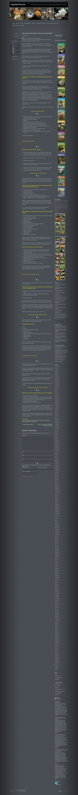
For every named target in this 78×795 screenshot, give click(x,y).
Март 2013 (56, 651)
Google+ (26, 471)
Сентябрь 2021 (57, 470)
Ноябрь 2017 (57, 552)
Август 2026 (57, 366)
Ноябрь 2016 (57, 573)
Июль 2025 (56, 389)
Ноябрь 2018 (57, 530)
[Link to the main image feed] (56, 784)
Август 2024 (57, 408)
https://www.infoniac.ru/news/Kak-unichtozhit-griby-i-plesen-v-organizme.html (35, 420)
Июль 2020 (56, 495)
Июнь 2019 (56, 518)
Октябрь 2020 (57, 490)
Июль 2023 (56, 431)
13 (61, 204)
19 (59, 206)
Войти (56, 673)
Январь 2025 (57, 399)
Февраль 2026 (57, 376)
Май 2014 (56, 626)
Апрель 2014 (57, 628)
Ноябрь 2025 (57, 382)
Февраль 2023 (57, 440)
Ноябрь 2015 (57, 594)
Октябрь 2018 (57, 532)
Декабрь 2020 (57, 486)
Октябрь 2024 (57, 405)
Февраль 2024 (57, 419)
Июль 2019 (56, 516)
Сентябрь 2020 (57, 491)
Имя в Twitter (25, 467)
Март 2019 (56, 523)
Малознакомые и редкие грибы (52, 23)
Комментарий (24, 435)
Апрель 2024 (57, 415)
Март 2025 (56, 396)
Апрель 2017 (57, 564)
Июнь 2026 (56, 369)
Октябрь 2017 (57, 554)
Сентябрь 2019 (57, 513)
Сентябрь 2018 (57, 534)
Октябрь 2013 (57, 639)
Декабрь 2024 (57, 401)
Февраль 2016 (57, 589)
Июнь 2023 (56, 433)
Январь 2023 (57, 442)
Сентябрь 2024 (57, 406)
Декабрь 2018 (57, 529)
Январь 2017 (57, 569)
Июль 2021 (56, 474)
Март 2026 (56, 374)
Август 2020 (57, 493)
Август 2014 (57, 621)
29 (64, 207)
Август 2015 (57, 600)
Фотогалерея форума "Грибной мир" (60, 313)
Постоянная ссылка (15, 59)
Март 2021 (56, 481)
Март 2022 (56, 460)
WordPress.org (57, 679)
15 (64, 204)
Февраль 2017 (57, 568)
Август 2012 (57, 663)
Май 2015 (56, 605)
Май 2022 (56, 456)
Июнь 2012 (56, 667)
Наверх (68, 789)
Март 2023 (56, 438)
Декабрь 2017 (57, 550)
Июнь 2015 (56, 603)
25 (57, 207)
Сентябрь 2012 (57, 662)
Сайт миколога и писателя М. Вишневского (59, 302)
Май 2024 (56, 413)
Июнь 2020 (56, 497)
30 (66, 207)
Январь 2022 (57, 463)
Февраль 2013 (57, 653)
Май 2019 (56, 520)
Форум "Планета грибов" (59, 310)
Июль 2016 (56, 580)
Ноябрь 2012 (57, 658)
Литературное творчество (41, 23)
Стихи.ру (56, 305)
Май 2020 (56, 499)
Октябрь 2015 (57, 596)
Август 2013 (57, 642)
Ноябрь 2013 (57, 637)
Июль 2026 (56, 367)
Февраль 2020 (57, 504)
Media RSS (59, 784)
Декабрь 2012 (57, 656)
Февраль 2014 (57, 632)
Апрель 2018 (57, 543)
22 (64, 206)
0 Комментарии (14, 40)
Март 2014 (56, 630)
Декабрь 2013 (57, 635)
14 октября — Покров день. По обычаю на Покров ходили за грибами (45, 425)
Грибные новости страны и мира (31, 421)
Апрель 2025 (57, 394)
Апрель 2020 (57, 500)
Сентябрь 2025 (57, 385)
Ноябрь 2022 (57, 445)
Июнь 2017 (56, 561)
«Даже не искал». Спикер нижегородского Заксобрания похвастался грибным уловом (60, 356)
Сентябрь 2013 (57, 640)
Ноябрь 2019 (57, 509)
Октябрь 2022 (57, 447)
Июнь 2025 (56, 390)
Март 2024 (56, 417)
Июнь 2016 (56, 582)
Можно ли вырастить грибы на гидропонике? (61, 347)
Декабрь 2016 (57, 571)
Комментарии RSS (15, 56)
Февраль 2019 (57, 525)
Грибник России (18, 4)
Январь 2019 (57, 527)
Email (23, 455)
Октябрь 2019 (57, 511)
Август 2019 (57, 515)
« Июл (56, 210)
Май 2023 (56, 435)
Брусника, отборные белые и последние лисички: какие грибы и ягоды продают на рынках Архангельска (61, 352)
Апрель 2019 (57, 522)
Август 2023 (57, 429)
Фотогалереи (22, 25)
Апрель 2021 (57, 479)
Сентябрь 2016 (57, 577)
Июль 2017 (56, 559)
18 (57, 206)
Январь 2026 (57, 378)
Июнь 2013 (56, 646)
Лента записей (57, 675)
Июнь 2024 (56, 412)
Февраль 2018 (57, 546)
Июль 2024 (56, 410)
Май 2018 (56, 541)
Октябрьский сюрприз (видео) (28, 424)
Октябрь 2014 (57, 617)
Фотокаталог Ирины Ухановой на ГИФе (61, 315)
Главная (13, 23)
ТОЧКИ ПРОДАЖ (15, 25)
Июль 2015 (56, 601)
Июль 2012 (56, 665)
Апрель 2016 (57, 585)
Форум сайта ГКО (58, 312)
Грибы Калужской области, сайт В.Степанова (60, 288)
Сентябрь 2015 (57, 598)
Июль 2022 (56, 452)
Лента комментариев (58, 677)
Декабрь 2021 (57, 465)
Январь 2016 (57, 591)
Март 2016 (56, 587)
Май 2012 (56, 669)
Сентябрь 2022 (57, 449)
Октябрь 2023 (57, 426)
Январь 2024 (57, 421)
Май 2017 (56, 562)
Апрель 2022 (57, 458)
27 (61, 207)
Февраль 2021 (57, 483)
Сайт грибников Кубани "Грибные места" (61, 297)
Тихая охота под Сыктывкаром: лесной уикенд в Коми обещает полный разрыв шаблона (61, 340)
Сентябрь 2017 (57, 555)
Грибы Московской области (59, 290)
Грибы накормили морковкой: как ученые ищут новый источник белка (60, 333)
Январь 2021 (57, 484)
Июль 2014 (56, 623)
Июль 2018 (56, 538)
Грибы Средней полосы (58, 295)
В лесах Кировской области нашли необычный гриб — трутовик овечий (60, 327)
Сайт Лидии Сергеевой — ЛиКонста (60, 299)
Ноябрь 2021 (57, 467)
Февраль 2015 (57, 610)
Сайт (23, 459)
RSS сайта (58, 701)
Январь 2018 (57, 548)
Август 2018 (57, 536)
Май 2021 (56, 477)
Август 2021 (57, 472)
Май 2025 (56, 392)
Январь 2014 (57, 633)
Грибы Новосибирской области (59, 292)
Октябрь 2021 (57, 468)
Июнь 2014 (56, 624)
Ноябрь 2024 (57, 403)
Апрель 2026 (57, 373)
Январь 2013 (57, 655)
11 (57, 204)
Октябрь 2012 (57, 660)
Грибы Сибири (57, 294)
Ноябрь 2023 (57, 424)
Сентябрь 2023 (57, 428)
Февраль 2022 (57, 461)
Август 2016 (57, 578)
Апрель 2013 (57, 649)
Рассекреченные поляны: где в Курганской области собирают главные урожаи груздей (61, 766)
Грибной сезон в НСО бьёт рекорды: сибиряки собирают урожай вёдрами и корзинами (61, 330)
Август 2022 (57, 451)
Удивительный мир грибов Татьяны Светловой (60, 308)
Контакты (33, 23)
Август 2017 (57, 557)
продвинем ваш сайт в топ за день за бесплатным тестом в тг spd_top (60, 350)
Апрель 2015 (57, 607)
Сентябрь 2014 (57, 619)
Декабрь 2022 (57, 444)
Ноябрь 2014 (57, 616)
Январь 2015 (57, 612)
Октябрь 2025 (57, 383)
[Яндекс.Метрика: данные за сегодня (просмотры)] (58, 698)
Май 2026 (56, 371)
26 (59, 207)
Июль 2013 (56, 644)
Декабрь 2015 (57, 593)
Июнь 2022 (56, 454)
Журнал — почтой (19, 23)
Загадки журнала (27, 23)
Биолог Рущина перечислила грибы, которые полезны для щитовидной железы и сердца (60, 336)
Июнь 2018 (56, 539)
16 (66, 204)
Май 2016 (56, 584)
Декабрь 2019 (57, 507)
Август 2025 (57, 387)
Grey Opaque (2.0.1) (15, 791)
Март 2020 (56, 502)
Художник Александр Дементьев (60, 317)
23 (66, 206)
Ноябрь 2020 (57, 488)
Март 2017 (56, 566)
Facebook (42, 467)
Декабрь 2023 (57, 422)
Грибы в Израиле (57, 285)
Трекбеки (13, 57)
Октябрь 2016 (57, 575)
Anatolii (17, 36)
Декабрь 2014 (57, 614)
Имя (23, 451)
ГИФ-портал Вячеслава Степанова (60, 284)
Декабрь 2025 (57, 380)
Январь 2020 (57, 506)
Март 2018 (56, 545)
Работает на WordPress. (65, 791)
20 (61, 206)
